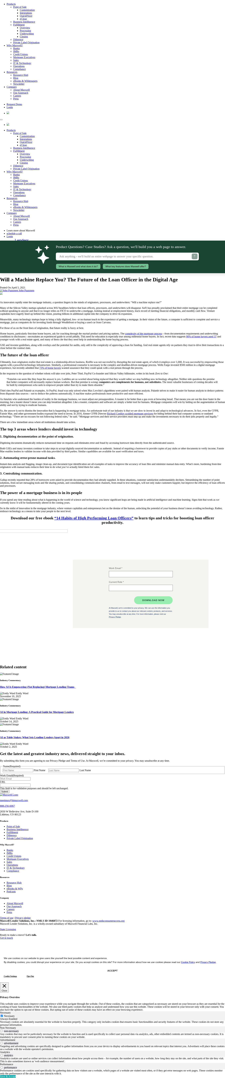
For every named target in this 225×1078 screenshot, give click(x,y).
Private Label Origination (26, 42)
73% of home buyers (50, 368)
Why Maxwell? (15, 45)
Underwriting (27, 33)
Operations (19, 66)
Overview (25, 27)
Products (11, 4)
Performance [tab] (6, 1064)
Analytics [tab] (5, 1052)
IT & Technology (22, 63)
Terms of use (6, 917)
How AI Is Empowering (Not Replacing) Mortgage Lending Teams (38, 687)
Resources (12, 72)
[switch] (2, 1031)
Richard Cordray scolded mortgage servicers (130, 413)
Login (10, 107)
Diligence (18, 39)
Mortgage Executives (24, 57)
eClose (23, 18)
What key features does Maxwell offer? (125, 266)
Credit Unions (20, 54)
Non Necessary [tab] (8, 1027)
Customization (27, 10)
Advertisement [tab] (7, 1040)
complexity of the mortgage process (143, 333)
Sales (16, 60)
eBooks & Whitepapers (25, 81)
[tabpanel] (112, 1023)
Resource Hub (20, 75)
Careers (17, 95)
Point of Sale (20, 7)
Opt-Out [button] (30, 976)
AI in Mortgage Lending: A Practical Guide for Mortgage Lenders (37, 712)
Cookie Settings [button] (10, 976)
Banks (16, 48)
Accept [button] (112, 970)
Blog (15, 78)
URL (2, 782)
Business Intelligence (24, 21)
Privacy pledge (23, 917)
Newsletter (18, 84)
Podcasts (11, 891)
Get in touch (6, 937)
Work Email (12, 775)
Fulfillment (19, 24)
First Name (39, 770)
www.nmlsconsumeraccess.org (108, 920)
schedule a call (14, 233)
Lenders (22, 240)
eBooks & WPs (15, 888)
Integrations (26, 13)
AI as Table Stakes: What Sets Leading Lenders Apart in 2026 (34, 737)
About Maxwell (21, 89)
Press (16, 98)
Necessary (9, 1016)
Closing (24, 36)
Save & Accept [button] (8, 1076)
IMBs (16, 51)
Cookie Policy (188, 962)
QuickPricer (26, 15)
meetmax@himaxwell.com (14, 800)
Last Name (85, 770)
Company (12, 86)
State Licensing (8, 929)
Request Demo (14, 104)
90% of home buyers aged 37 (201, 336)
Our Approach (20, 92)
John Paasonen (26, 290)
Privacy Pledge (208, 962)
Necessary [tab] (5, 1012)
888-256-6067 (7, 806)
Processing (25, 30)
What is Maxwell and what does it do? (78, 266)
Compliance (19, 69)
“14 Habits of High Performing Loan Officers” (93, 518)
